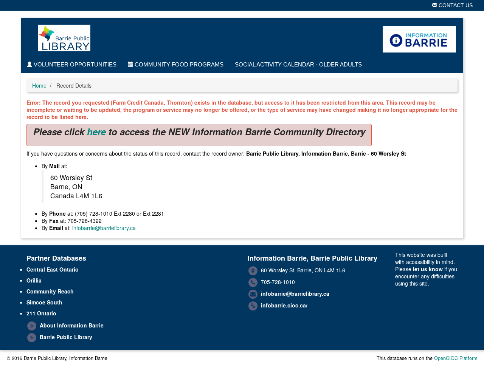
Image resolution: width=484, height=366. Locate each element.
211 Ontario (41, 313)
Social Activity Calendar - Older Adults (298, 64)
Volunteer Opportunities (74, 64)
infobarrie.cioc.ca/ (284, 305)
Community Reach (50, 291)
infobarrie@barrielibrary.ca (104, 228)
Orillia (34, 280)
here (96, 131)
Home (39, 85)
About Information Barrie (72, 325)
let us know (428, 269)
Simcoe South (44, 302)
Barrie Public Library (66, 337)
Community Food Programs (178, 64)
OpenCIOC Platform (455, 358)
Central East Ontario (52, 269)
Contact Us (455, 5)
